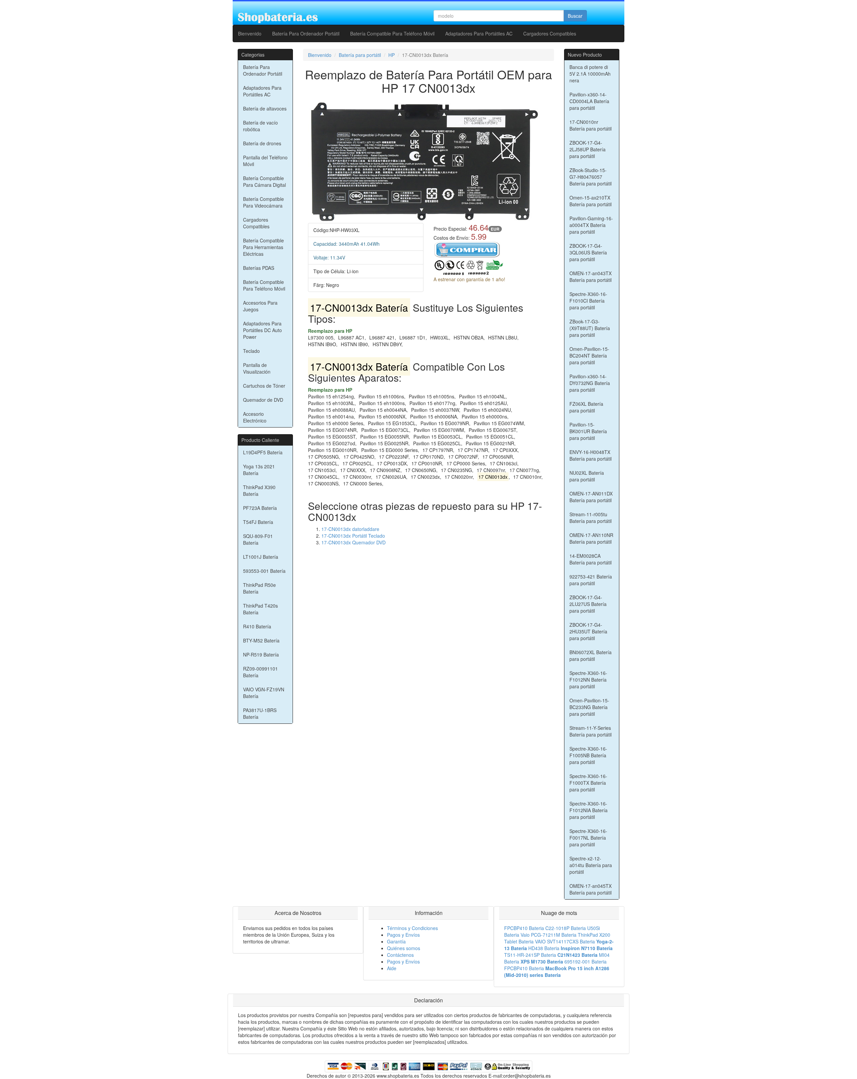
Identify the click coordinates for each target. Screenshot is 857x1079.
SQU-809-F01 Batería (258, 539)
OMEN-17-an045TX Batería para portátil (590, 889)
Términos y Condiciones (412, 928)
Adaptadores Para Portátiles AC (479, 33)
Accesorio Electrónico (254, 417)
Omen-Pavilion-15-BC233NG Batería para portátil (589, 707)
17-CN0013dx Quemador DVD (353, 542)
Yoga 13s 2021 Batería (259, 469)
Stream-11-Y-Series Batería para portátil (590, 731)
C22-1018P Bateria (565, 928)
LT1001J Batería (260, 556)
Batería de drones (262, 143)
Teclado (251, 351)
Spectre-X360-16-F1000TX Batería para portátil (588, 783)
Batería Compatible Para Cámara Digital (264, 181)
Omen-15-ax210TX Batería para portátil (590, 201)
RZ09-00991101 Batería (260, 672)
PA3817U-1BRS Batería (260, 713)
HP (391, 55)
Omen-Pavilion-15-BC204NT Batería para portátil (589, 355)
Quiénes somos (403, 948)
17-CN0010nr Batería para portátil (590, 125)
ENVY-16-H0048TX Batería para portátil (590, 455)
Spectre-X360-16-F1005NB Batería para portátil (588, 755)
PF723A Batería (260, 508)
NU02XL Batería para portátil (586, 476)
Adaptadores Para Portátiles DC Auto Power (262, 330)
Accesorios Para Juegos (260, 306)
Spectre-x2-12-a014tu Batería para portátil (590, 865)
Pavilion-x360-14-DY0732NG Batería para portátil (589, 383)
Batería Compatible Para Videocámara (263, 202)
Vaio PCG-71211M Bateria (548, 934)
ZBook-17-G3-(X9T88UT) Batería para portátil (589, 328)
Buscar (575, 15)
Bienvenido (249, 33)
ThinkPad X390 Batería (259, 490)
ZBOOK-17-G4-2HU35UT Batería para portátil (588, 631)
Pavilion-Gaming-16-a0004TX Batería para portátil (591, 225)
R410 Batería (257, 626)
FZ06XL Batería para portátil (586, 407)
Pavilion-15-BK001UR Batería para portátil (588, 431)
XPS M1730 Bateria (542, 961)
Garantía (396, 941)
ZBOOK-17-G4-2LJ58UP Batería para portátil (587, 149)
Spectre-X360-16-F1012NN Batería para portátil (588, 680)
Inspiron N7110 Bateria (587, 948)
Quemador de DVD (263, 399)
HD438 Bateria (543, 948)
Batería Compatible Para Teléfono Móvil (392, 33)
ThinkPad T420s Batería (260, 609)
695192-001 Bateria (585, 961)
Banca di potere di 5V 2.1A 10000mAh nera (590, 74)
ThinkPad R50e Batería (259, 588)
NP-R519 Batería (261, 654)
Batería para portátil (360, 55)
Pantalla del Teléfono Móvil (265, 160)
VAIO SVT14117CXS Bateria (565, 941)
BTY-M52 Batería (261, 640)
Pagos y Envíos (403, 934)
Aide (391, 968)
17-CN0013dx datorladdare (350, 529)
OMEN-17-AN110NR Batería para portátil (591, 538)
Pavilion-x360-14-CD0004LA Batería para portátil (589, 101)
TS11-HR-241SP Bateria (530, 954)
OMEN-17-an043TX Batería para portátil (590, 276)
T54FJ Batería (258, 522)
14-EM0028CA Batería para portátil (590, 559)
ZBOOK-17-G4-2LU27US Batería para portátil (588, 604)
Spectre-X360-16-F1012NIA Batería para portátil (588, 810)
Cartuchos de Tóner (264, 385)
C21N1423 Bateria (577, 954)
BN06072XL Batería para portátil (590, 655)
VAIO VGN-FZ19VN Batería (263, 692)
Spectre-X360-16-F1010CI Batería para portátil (588, 301)
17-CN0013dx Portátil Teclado (353, 535)
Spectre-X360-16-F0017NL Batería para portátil (588, 838)
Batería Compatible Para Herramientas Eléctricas (263, 247)
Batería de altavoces (265, 108)
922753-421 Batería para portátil (590, 580)
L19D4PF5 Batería (263, 452)
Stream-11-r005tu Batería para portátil (590, 517)
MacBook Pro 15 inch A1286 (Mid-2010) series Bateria (556, 971)
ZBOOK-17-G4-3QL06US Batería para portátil (588, 252)
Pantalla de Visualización (256, 368)
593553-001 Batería (264, 570)
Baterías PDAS (258, 267)
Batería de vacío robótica (260, 126)
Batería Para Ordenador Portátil (305, 33)
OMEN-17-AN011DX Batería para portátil (591, 497)
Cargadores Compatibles (549, 33)
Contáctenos (400, 954)
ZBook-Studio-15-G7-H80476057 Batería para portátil (590, 177)
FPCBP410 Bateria (524, 928)
